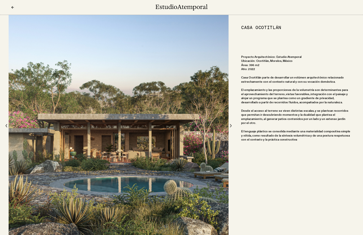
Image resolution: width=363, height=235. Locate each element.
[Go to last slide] (6, 125)
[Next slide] (230, 125)
